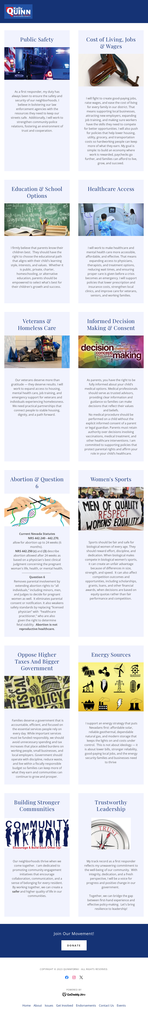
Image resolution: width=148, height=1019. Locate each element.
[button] (140, 11)
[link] (18, 11)
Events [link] (121, 1005)
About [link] (38, 1005)
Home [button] (26, 1005)
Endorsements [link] (86, 1005)
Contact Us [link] (106, 1005)
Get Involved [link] (64, 1005)
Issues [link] (49, 1005)
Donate (74, 945)
